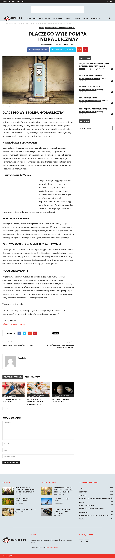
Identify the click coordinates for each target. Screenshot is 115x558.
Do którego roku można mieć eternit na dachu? (60, 346)
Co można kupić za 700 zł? (90, 87)
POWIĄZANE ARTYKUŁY (13, 377)
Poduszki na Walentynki (88, 90)
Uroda (85, 18)
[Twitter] (111, 1)
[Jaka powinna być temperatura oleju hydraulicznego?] (38, 389)
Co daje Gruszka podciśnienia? (92, 76)
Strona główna (7, 23)
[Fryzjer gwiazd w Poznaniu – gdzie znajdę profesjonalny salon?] (8, 491)
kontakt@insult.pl (52, 547)
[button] (110, 18)
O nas (4, 2)
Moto (47, 18)
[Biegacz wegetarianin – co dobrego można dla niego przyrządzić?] (46, 491)
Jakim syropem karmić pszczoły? (17, 345)
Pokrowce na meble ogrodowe (90, 101)
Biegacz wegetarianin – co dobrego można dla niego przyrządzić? (63, 490)
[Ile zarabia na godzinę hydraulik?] (13, 389)
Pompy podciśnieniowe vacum (90, 79)
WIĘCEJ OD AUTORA (32, 377)
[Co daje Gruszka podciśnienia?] (8, 501)
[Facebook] (107, 1)
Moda (77, 18)
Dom (29, 18)
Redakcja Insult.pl (91, 69)
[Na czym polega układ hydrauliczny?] (63, 389)
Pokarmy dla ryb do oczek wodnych (93, 516)
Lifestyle (37, 18)
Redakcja (48, 44)
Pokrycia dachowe (86, 505)
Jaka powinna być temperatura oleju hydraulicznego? (35, 401)
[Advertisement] (57, 9)
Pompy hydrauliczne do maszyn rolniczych (60, 28)
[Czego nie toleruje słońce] (46, 501)
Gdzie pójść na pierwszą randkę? (93, 109)
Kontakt (20, 2)
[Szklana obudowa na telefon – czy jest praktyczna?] (46, 512)
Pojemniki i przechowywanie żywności (94, 499)
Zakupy (69, 18)
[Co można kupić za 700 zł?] (8, 512)
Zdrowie (94, 18)
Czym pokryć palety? (88, 98)
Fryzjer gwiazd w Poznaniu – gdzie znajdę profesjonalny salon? (94, 65)
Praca (81, 519)
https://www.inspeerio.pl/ (13, 324)
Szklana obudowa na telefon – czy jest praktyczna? (62, 511)
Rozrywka (57, 18)
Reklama (12, 2)
